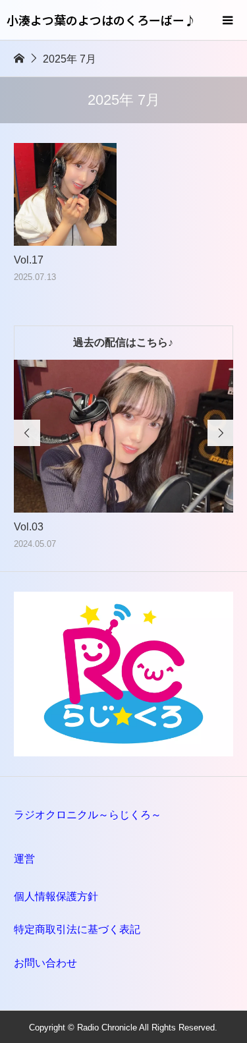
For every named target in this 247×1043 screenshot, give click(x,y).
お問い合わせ (45, 963)
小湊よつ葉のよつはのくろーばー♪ (101, 19)
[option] (124, 455)
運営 (24, 858)
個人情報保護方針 (56, 896)
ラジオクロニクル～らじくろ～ (87, 814)
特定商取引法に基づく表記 (77, 929)
